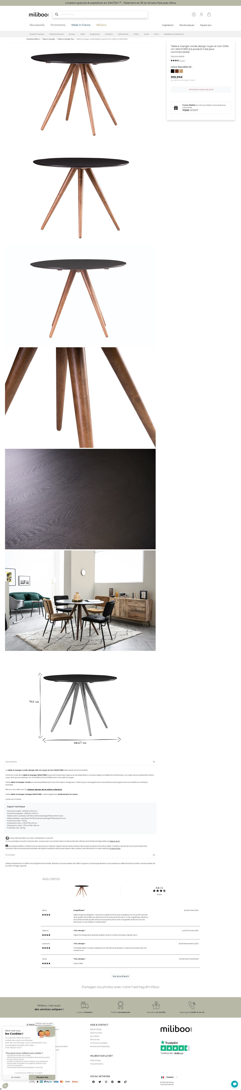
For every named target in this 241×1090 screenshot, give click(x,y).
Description (11, 762)
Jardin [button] (146, 34)
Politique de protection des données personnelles (47, 1046)
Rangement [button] (95, 34)
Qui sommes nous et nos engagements (42, 1029)
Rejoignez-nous (33, 1060)
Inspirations (167, 25)
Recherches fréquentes (100, 1046)
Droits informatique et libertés (39, 1053)
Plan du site (95, 1039)
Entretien (10, 855)
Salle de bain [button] (123, 34)
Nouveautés (37, 25)
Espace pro (205, 25)
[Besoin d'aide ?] (234, 1084)
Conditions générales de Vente (39, 1043)
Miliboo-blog (95, 1060)
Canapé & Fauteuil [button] (36, 34)
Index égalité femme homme (39, 1063)
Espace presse (96, 1033)
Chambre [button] (109, 34)
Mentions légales (33, 1033)
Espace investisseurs (35, 1067)
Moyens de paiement (35, 1036)
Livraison (30, 1039)
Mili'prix (101, 25)
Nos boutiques (186, 25)
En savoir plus (115, 848)
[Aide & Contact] (194, 14)
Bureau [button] (72, 34)
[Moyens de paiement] (57, 1081)
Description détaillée (177, 56)
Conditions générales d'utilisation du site (43, 1050)
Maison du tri (115, 841)
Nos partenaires (96, 1064)
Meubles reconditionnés (174, 34)
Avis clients (94, 1036)
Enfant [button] (136, 34)
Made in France (80, 25)
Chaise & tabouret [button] (56, 34)
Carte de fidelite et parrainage (39, 1057)
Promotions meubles (98, 1043)
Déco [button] (156, 34)
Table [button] (82, 34)
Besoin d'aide (95, 1029)
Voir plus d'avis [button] (120, 976)
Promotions (58, 25)
